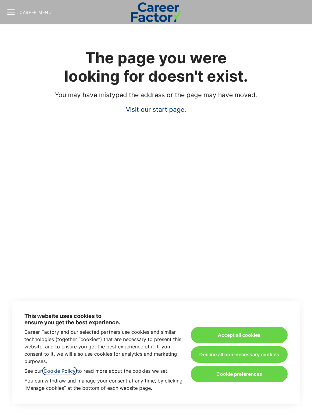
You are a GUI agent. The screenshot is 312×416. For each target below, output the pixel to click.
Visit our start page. (156, 109)
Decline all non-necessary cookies (239, 354)
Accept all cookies (239, 335)
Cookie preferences (239, 374)
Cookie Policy (60, 371)
